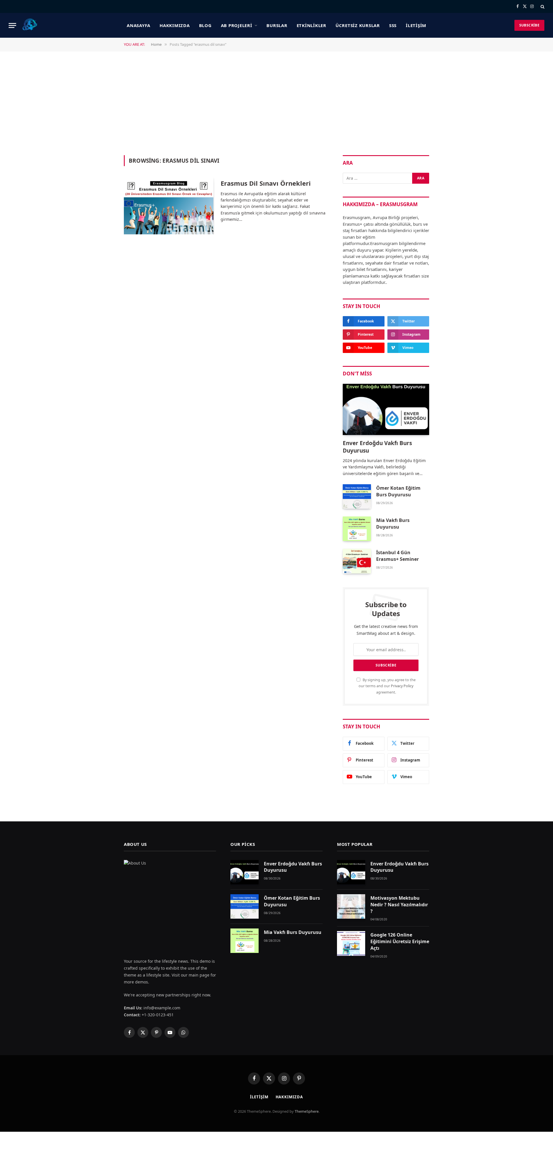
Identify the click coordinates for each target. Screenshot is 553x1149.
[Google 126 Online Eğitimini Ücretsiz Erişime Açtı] (351, 943)
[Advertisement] (276, 102)
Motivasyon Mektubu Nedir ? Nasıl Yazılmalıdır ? (399, 904)
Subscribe (529, 25)
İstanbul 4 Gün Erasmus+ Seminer (397, 555)
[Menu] (12, 25)
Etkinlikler (311, 25)
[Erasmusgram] (29, 25)
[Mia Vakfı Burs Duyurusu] (357, 528)
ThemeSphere (307, 1111)
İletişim (416, 25)
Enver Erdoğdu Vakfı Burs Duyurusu (377, 447)
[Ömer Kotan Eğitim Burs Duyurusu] (357, 496)
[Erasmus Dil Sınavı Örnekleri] (168, 206)
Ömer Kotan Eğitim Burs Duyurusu (398, 491)
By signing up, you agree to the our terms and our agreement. (387, 686)
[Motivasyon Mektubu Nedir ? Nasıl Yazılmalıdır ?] (351, 906)
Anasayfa (138, 25)
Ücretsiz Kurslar (358, 25)
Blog (205, 25)
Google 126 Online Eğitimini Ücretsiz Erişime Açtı (399, 941)
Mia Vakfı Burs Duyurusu (393, 523)
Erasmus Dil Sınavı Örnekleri (266, 183)
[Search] (541, 6)
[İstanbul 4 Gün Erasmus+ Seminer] (357, 561)
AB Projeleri (236, 25)
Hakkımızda (175, 25)
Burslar (276, 25)
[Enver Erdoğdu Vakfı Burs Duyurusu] (386, 409)
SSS (393, 25)
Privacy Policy (402, 685)
